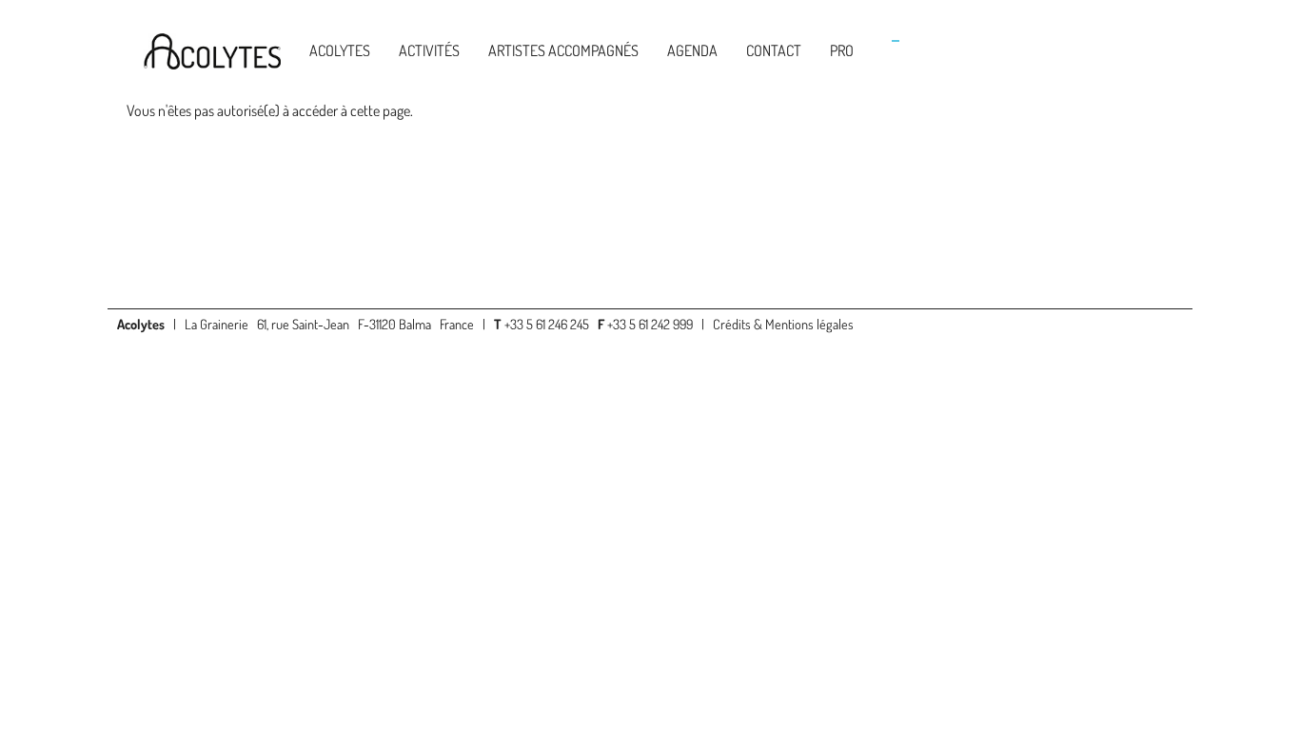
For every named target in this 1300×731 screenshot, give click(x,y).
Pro (842, 50)
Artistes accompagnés (563, 50)
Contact (773, 50)
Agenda (692, 50)
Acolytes (339, 50)
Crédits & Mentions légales (783, 323)
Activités (429, 50)
